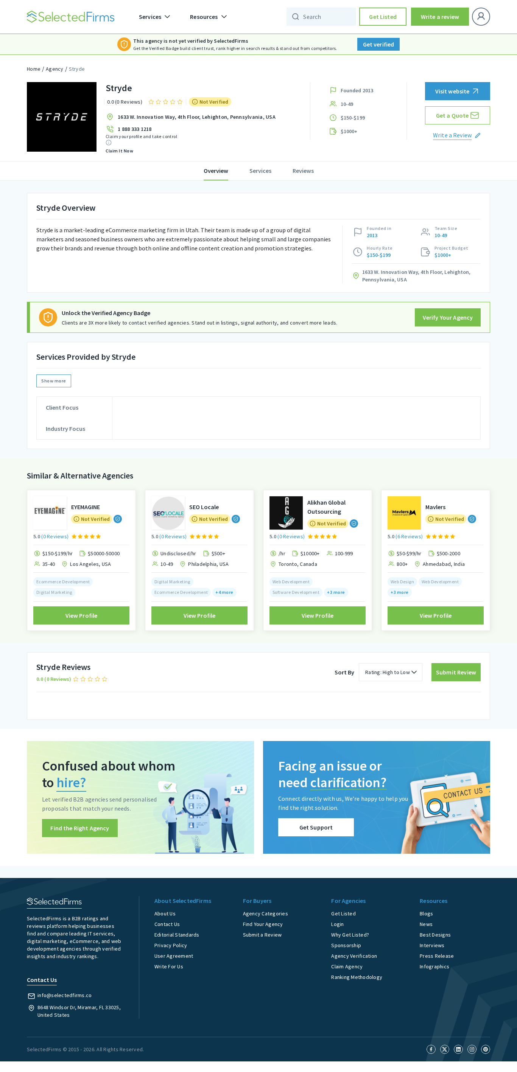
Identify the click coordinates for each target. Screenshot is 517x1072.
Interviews (432, 945)
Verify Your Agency (448, 317)
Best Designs (435, 934)
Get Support (316, 827)
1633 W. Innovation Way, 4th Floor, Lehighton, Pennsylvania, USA (197, 116)
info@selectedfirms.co (64, 995)
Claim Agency (347, 966)
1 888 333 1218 (135, 129)
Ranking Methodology (356, 977)
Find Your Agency (263, 924)
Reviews (303, 170)
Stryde (77, 68)
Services (260, 170)
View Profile (81, 615)
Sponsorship (346, 945)
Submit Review (456, 672)
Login (337, 924)
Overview (216, 170)
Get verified (378, 44)
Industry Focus (65, 428)
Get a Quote (452, 115)
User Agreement (173, 955)
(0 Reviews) (55, 536)
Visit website (452, 91)
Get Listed (383, 16)
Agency (55, 68)
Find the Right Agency (79, 828)
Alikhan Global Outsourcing (326, 507)
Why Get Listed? (350, 934)
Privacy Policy (170, 945)
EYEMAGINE (85, 507)
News (426, 924)
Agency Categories (265, 913)
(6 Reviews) (409, 536)
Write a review (440, 16)
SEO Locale (204, 507)
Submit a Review (262, 934)
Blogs (426, 913)
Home (33, 68)
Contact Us (167, 924)
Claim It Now (119, 151)
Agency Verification (354, 955)
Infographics (434, 966)
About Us (165, 913)
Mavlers (435, 507)
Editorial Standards (176, 934)
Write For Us (168, 966)
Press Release (437, 955)
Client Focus (62, 407)
